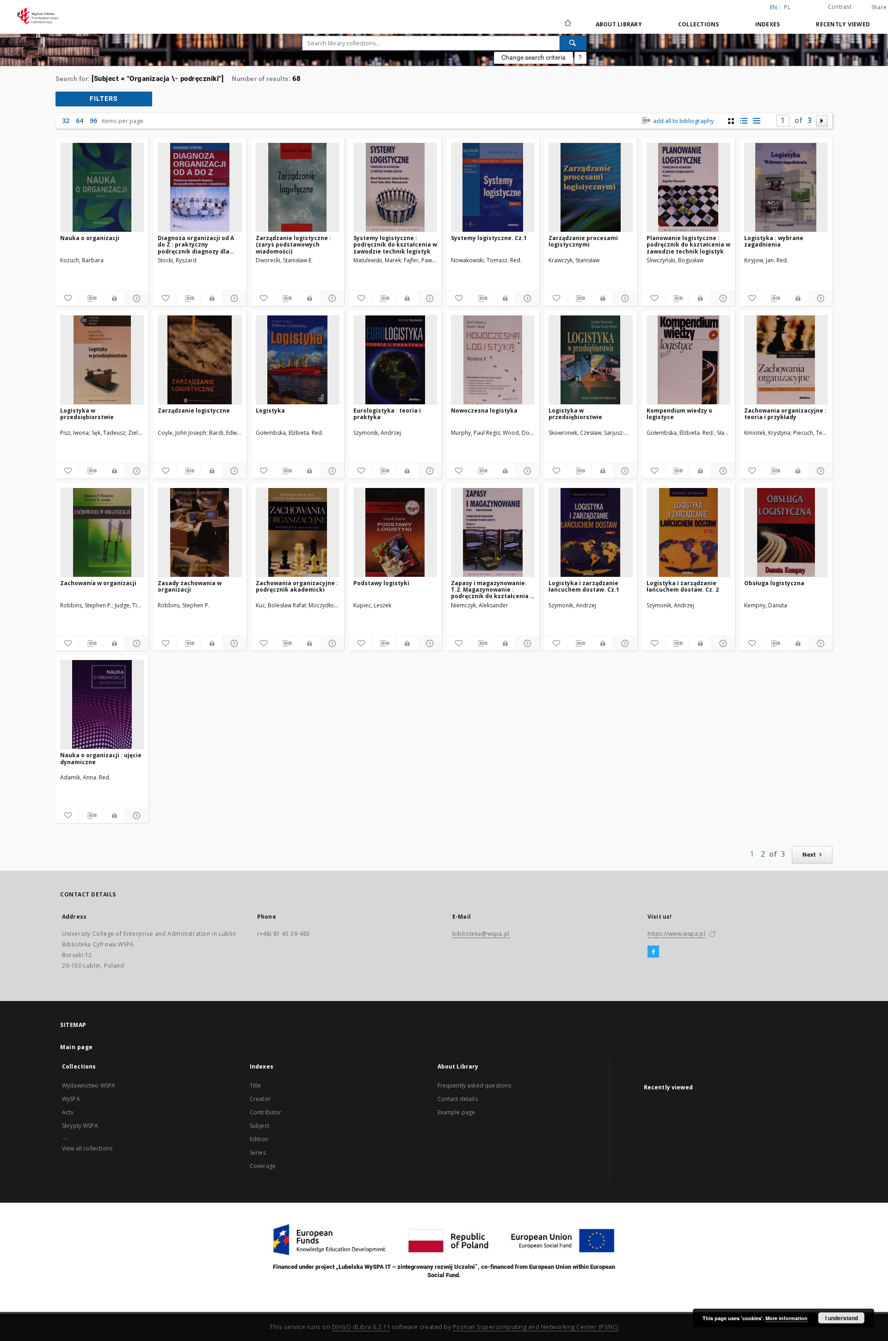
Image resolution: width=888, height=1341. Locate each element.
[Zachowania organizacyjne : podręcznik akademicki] (297, 532)
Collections (698, 24)
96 (93, 120)
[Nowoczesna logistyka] (492, 359)
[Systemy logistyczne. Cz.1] (492, 187)
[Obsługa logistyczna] (786, 532)
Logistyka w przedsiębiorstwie (87, 414)
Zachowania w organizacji (98, 583)
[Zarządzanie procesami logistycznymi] (590, 187)
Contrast (839, 7)
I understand (841, 1318)
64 (79, 120)
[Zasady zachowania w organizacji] (199, 532)
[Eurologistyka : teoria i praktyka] (395, 359)
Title (255, 1085)
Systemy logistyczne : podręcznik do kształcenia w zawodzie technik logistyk (395, 244)
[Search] (573, 43)
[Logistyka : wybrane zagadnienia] (786, 187)
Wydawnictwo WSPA (88, 1085)
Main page (76, 1047)
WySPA (71, 1099)
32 (65, 120)
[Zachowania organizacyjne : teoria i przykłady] (786, 359)
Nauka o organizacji (89, 238)
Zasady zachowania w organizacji (190, 586)
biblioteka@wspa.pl (481, 934)
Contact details (458, 1099)
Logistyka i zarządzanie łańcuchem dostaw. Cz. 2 (683, 586)
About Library (619, 24)
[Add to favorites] (67, 298)
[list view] (756, 121)
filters (104, 98)
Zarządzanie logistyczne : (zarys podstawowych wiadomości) (293, 244)
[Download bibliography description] (90, 298)
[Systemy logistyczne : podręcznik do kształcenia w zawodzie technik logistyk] (395, 187)
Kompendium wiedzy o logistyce (679, 414)
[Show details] (135, 298)
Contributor (266, 1112)
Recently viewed (843, 24)
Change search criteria (533, 57)
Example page (456, 1112)
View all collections (87, 1148)
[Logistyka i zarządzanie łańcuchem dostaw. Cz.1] (590, 532)
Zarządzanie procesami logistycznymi (583, 241)
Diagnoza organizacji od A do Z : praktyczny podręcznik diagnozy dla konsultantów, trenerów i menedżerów (196, 244)
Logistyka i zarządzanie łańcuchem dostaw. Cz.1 (584, 586)
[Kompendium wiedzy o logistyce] (688, 359)
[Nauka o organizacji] (102, 187)
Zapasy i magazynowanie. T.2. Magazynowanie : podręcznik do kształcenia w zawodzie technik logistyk (493, 589)
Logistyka (270, 410)
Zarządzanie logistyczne (194, 410)
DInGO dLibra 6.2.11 (361, 1327)
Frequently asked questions (475, 1085)
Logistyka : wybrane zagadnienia (773, 241)
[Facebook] (653, 952)
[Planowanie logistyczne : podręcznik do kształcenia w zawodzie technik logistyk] (688, 187)
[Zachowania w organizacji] (102, 532)
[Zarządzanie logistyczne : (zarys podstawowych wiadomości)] (297, 187)
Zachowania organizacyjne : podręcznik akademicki (297, 586)
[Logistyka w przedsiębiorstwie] (102, 359)
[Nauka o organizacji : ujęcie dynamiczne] (102, 704)
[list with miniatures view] (744, 121)
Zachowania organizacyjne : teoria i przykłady (785, 414)
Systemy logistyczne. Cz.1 (489, 238)
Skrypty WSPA (80, 1126)
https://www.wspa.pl (676, 934)
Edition (259, 1139)
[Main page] (567, 24)
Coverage (263, 1166)
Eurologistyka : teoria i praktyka (387, 414)
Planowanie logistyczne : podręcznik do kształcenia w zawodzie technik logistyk (688, 244)
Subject (259, 1126)
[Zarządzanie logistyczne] (199, 359)
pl (787, 7)
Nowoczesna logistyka (484, 410)
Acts (68, 1112)
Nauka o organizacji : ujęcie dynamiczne (101, 758)
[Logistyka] (297, 359)
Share (879, 7)
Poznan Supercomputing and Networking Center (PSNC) (535, 1327)
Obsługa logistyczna (774, 583)
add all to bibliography (682, 121)
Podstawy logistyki (381, 583)
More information (786, 1318)
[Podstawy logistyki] (395, 532)
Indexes (767, 24)
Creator (260, 1099)
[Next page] (822, 121)
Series (258, 1152)
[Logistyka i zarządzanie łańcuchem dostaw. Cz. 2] (688, 532)
